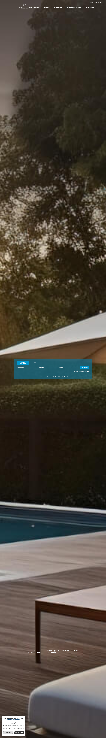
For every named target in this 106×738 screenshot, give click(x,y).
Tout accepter (19, 732)
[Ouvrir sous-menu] (95, 7)
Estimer (36, 363)
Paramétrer (8, 732)
